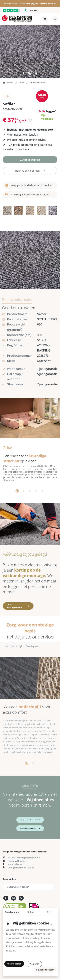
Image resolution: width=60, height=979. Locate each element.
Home (10, 82)
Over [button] (49, 911)
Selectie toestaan (45, 969)
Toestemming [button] (12, 911)
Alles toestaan (14, 963)
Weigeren (34, 963)
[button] (30, 3)
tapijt (21, 82)
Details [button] (31, 911)
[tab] (23, 73)
